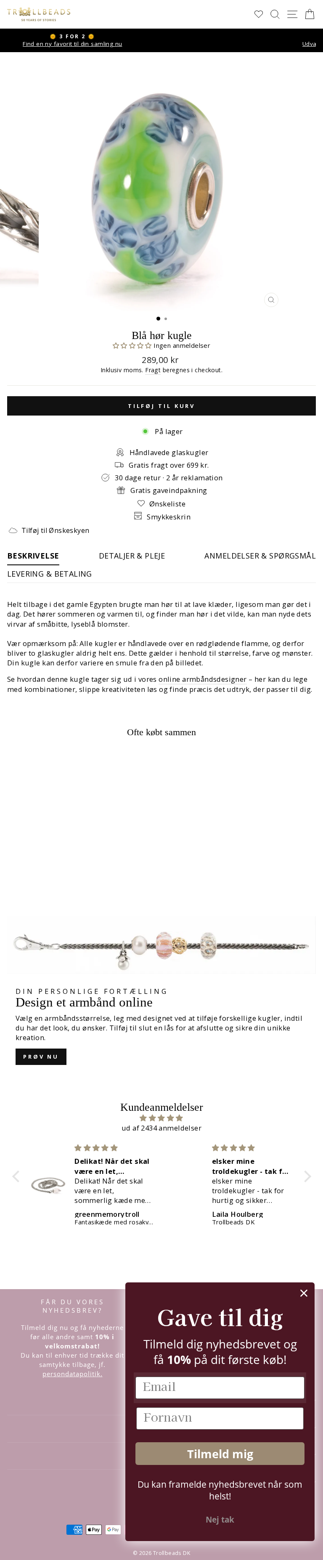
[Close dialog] (304, 1293)
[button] (133, 345)
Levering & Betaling (49, 574)
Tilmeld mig (220, 1454)
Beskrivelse (33, 556)
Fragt (153, 370)
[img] (161, 1118)
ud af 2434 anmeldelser (161, 1128)
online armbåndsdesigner (203, 679)
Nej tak (220, 1519)
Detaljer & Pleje (132, 556)
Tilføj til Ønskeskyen (55, 530)
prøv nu (41, 1056)
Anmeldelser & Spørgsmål (260, 556)
